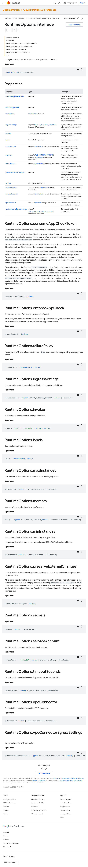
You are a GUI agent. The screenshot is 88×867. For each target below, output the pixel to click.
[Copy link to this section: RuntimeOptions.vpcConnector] (59, 702)
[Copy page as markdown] (14, 30)
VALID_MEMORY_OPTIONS (43, 155)
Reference (55, 18)
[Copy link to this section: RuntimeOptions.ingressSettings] (60, 379)
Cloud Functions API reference (39, 9)
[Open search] (54, 2)
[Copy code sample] (81, 69)
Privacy (11, 856)
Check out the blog (38, 799)
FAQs (61, 817)
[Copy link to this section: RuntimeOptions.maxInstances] (58, 470)
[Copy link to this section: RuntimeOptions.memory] (49, 501)
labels (8, 140)
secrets (8, 183)
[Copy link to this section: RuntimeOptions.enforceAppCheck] (66, 308)
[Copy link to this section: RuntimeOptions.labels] (45, 440)
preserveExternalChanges (15, 172)
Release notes (65, 810)
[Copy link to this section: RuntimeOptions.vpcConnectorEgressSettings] (7, 737)
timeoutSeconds (12, 194)
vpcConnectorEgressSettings (16, 209)
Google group (65, 806)
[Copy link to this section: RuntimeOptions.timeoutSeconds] (63, 671)
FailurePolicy (32, 114)
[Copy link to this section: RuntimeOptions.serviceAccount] (62, 641)
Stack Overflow (65, 803)
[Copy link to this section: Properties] (24, 84)
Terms (5, 856)
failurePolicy (10, 114)
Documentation (11, 9)
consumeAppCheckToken (15, 96)
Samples (6, 806)
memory (9, 155)
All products (7, 847)
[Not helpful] (81, 18)
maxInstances (11, 146)
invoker (8, 133)
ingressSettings (11, 125)
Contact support (65, 799)
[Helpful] (78, 18)
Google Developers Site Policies (71, 781)
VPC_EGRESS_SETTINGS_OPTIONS (40, 211)
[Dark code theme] (78, 69)
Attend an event (37, 814)
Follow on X (35, 806)
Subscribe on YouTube (39, 810)
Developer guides (9, 799)
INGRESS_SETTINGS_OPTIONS (45, 125)
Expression (39, 146)
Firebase (8, 18)
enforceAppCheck (12, 107)
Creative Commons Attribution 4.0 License (69, 778)
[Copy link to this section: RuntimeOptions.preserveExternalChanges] (79, 566)
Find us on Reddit (37, 803)
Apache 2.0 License (38, 781)
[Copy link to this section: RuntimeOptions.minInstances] (57, 531)
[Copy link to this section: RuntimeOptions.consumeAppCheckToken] (78, 223)
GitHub (5, 814)
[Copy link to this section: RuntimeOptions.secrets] (47, 615)
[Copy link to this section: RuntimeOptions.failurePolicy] (55, 346)
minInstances (10, 164)
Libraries (6, 810)
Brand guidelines (66, 814)
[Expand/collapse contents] (18, 37)
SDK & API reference (10, 803)
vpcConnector (11, 203)
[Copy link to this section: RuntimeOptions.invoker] (47, 409)
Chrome (6, 836)
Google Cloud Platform (11, 843)
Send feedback (75, 24)
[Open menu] (3, 2)
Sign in (82, 3)
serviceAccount (11, 187)
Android (6, 832)
